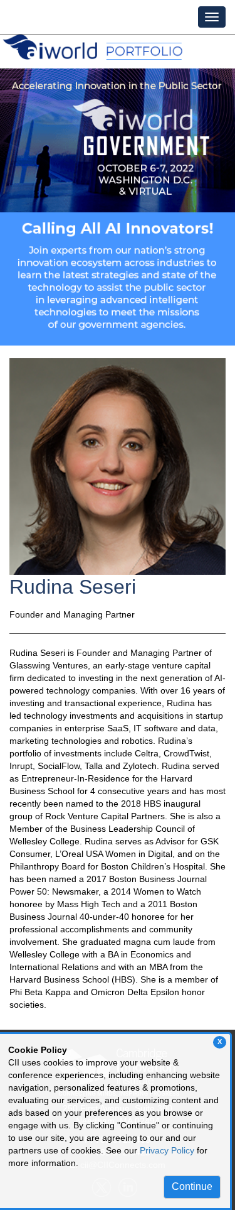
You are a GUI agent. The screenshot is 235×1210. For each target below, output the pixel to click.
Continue (192, 1186)
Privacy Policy (167, 1150)
